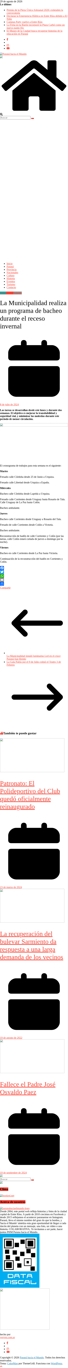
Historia (11, 278)
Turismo (11, 284)
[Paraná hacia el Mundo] (34, 111)
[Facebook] (34, 568)
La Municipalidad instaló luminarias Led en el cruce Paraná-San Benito (34, 657)
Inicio (10, 263)
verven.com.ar (7, 1337)
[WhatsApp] (34, 576)
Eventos (11, 281)
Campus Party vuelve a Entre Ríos (24, 21)
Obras (3, 293)
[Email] (34, 580)
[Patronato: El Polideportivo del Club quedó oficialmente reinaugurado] (32, 771)
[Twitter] (34, 572)
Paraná (10, 266)
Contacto (11, 287)
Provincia (12, 269)
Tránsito (17, 293)
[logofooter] (15, 1208)
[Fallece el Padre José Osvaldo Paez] (32, 1072)
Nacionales (12, 272)
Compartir (5, 587)
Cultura (10, 275)
